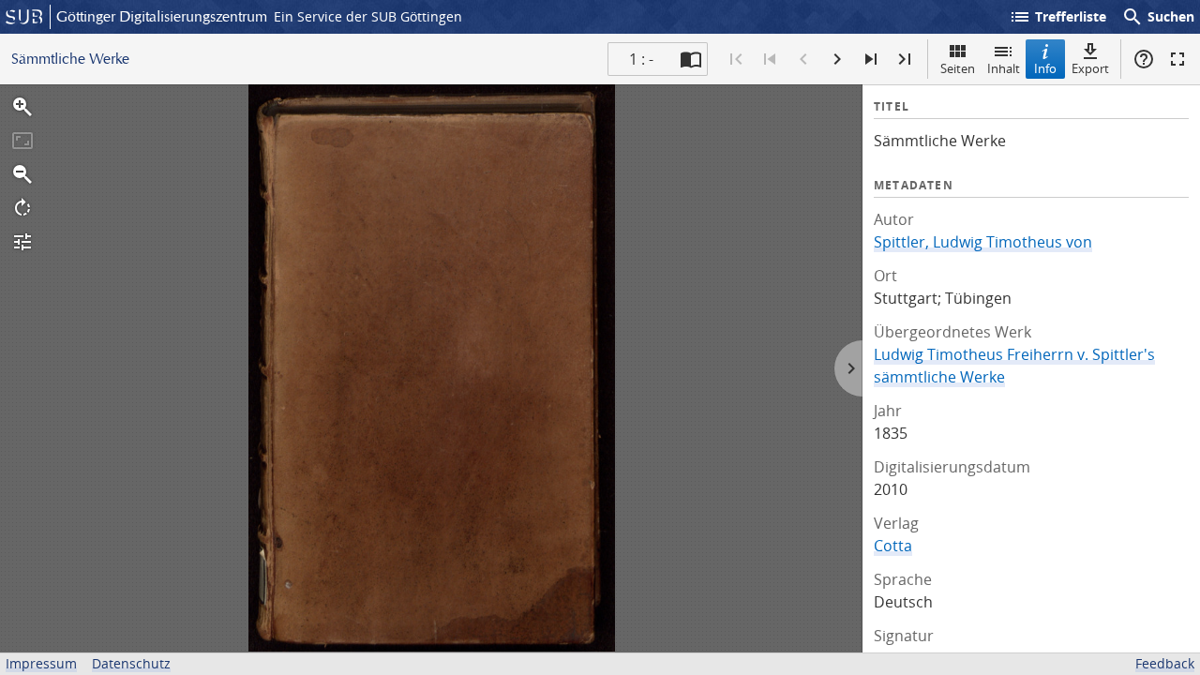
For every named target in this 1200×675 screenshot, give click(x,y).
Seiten (957, 68)
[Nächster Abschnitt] (871, 59)
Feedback (1164, 663)
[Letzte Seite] (905, 59)
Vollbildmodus (1177, 59)
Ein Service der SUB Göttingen (368, 16)
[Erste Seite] (736, 59)
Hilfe (1144, 59)
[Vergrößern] (22, 107)
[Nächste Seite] (837, 59)
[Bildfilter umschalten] (22, 242)
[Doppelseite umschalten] (691, 59)
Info (1045, 68)
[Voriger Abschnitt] (770, 59)
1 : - (641, 59)
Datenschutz (131, 663)
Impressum (41, 663)
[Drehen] (22, 208)
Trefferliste (1057, 17)
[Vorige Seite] (803, 59)
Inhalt (1003, 68)
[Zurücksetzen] (22, 141)
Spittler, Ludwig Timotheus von (983, 242)
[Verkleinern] (22, 174)
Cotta (893, 545)
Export (1090, 68)
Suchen (1157, 17)
